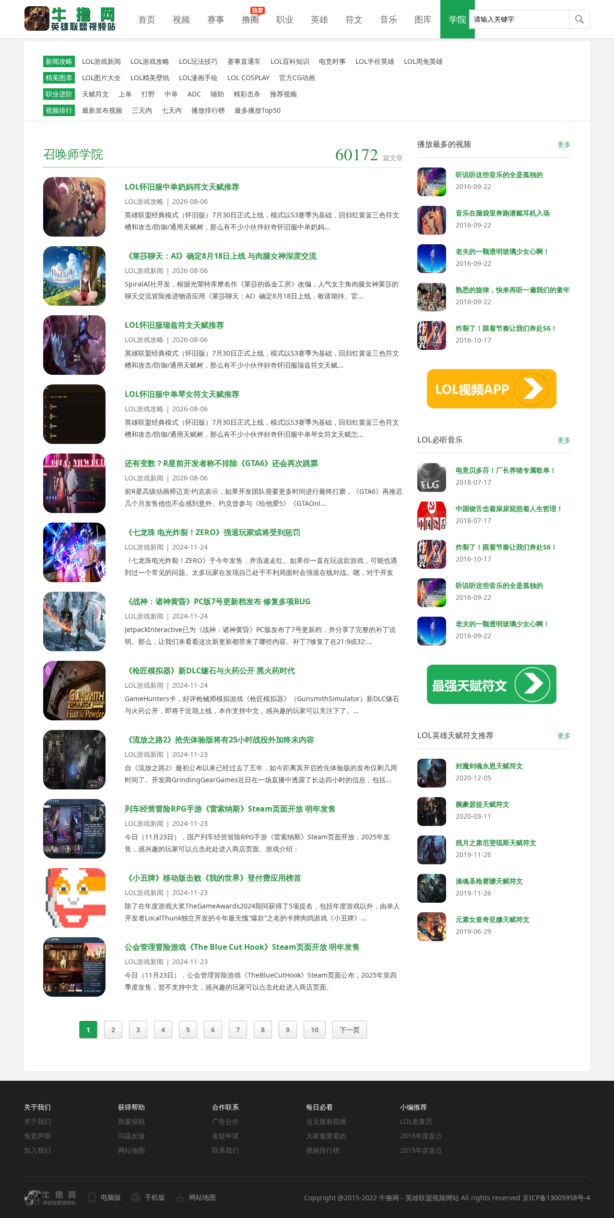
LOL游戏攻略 (149, 61)
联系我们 (225, 1150)
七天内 (172, 110)
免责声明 (37, 1135)
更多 (564, 144)
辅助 (217, 93)
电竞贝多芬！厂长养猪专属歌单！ (506, 470)
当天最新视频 (326, 1121)
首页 (146, 19)
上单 (125, 93)
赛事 (215, 19)
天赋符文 (95, 93)
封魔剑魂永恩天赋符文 (489, 765)
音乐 (388, 19)
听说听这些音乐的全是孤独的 (499, 174)
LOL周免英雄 (423, 61)
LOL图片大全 (101, 77)
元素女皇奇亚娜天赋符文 (493, 919)
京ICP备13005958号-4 (556, 1197)
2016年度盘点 (421, 1135)
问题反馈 (131, 1135)
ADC (194, 93)
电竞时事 (332, 61)
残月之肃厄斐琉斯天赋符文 (496, 842)
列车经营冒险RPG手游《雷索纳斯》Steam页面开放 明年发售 (230, 808)
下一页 (350, 1029)
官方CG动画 (297, 77)
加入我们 (37, 1150)
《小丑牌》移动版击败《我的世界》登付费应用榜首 (213, 877)
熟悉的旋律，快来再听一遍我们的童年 (513, 289)
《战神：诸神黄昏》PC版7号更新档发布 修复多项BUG (218, 601)
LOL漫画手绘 (198, 77)
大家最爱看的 (326, 1135)
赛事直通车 (244, 61)
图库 (423, 19)
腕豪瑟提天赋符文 (482, 804)
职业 (285, 19)
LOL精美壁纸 (149, 77)
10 (315, 1029)
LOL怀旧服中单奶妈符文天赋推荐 (182, 186)
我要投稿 (131, 1121)
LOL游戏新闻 (101, 61)
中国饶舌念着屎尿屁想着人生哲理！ (509, 508)
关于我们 (37, 1121)
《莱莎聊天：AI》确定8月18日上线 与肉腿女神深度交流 (221, 256)
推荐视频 (283, 93)
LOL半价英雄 (374, 61)
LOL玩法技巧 (198, 61)
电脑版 (111, 1197)
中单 (171, 93)
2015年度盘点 (421, 1150)
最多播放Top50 (258, 110)
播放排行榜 (208, 110)
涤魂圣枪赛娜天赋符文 (489, 880)
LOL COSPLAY (248, 77)
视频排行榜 (323, 1150)
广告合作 (225, 1121)
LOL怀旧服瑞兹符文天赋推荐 (174, 325)
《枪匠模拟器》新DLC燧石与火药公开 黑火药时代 (210, 670)
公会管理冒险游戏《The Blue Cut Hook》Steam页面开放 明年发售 (242, 947)
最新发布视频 (102, 110)
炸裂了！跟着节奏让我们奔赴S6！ (506, 328)
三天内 (142, 110)
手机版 (155, 1197)
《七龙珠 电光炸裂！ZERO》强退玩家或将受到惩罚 (212, 532)
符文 (354, 19)
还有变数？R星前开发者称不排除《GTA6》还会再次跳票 (221, 463)
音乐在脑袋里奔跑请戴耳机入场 (503, 212)
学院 (457, 19)
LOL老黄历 (416, 1121)
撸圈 (250, 19)
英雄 (319, 19)
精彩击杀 (247, 93)
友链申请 (225, 1135)
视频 (181, 19)
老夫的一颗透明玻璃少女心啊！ (503, 251)
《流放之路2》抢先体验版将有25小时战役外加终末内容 (219, 739)
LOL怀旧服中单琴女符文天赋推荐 (182, 394)
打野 (148, 93)
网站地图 (131, 1150)
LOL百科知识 (290, 61)
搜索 (579, 20)
